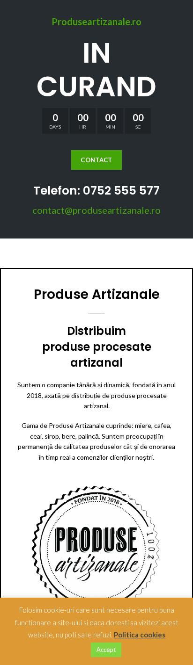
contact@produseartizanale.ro (96, 210)
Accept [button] (106, 649)
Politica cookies (139, 634)
